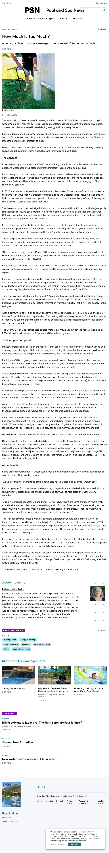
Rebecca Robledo (13, 589)
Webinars (77, 18)
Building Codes (10, 639)
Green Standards (11, 644)
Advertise (49, 801)
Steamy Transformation (13, 688)
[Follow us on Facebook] (38, 786)
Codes (15, 29)
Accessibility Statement (84, 802)
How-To (6, 29)
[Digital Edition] (11, 806)
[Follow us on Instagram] (43, 786)
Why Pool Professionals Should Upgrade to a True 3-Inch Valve (53, 689)
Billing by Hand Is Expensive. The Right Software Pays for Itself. (42, 722)
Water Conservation (21, 649)
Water (6, 649)
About (39, 801)
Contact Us (59, 802)
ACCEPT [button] (74, 844)
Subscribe (6, 817)
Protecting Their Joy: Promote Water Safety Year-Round (88, 689)
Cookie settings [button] (57, 844)
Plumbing (26, 644)
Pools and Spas (46, 18)
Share (103, 29)
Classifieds (7, 3)
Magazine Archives (10, 821)
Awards (63, 18)
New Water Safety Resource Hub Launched (29, 759)
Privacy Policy (70, 802)
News (30, 18)
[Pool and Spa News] (54, 10)
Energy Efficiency (27, 639)
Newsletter (101, 3)
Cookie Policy (101, 802)
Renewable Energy (42, 644)
